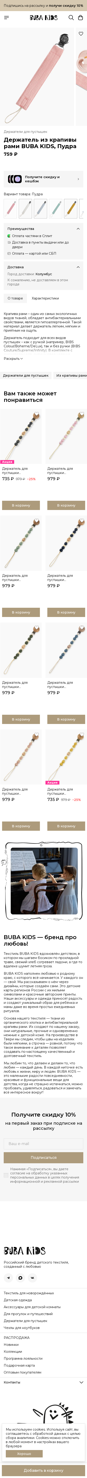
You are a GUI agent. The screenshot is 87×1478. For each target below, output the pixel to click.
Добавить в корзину (43, 1470)
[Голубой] (40, 208)
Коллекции (13, 1352)
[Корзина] (80, 17)
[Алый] (10, 208)
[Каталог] (6, 17)
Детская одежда (18, 1300)
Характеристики (45, 298)
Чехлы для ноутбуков (22, 1328)
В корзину (21, 505)
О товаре (15, 298)
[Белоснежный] (25, 208)
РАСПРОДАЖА (16, 1338)
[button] (26, 375)
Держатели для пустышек (25, 132)
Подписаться (44, 1157)
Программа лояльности (23, 1358)
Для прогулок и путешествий (28, 1314)
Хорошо (24, 1454)
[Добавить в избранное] (81, 33)
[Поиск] (71, 17)
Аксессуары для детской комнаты (32, 1307)
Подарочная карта (19, 1365)
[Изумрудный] (55, 208)
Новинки (11, 1345)
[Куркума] (70, 208)
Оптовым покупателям (22, 1372)
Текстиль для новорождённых (29, 1293)
